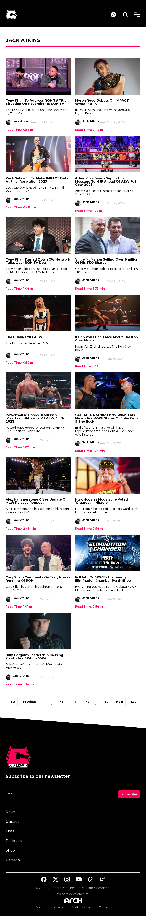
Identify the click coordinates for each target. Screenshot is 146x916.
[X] (55, 879)
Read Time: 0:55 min (20, 129)
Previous (29, 701)
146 (74, 701)
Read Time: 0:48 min (21, 207)
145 (60, 701)
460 (105, 701)
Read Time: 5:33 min (90, 288)
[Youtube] (78, 879)
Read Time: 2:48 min (21, 528)
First (12, 701)
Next (119, 701)
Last (134, 701)
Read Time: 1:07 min (20, 447)
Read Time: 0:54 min (90, 528)
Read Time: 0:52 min (20, 362)
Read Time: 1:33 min (89, 366)
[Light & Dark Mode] (113, 14)
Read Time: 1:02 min (89, 210)
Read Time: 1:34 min (20, 684)
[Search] (125, 15)
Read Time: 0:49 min (90, 129)
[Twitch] (102, 879)
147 (87, 701)
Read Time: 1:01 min (20, 606)
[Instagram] (67, 879)
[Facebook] (43, 879)
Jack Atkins (21, 121)
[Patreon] (90, 879)
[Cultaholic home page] (58, 15)
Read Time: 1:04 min (20, 288)
